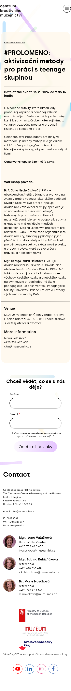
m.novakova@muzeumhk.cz (38, 594)
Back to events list (14, 42)
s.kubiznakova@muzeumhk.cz (39, 572)
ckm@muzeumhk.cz (17, 346)
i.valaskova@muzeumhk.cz (37, 550)
